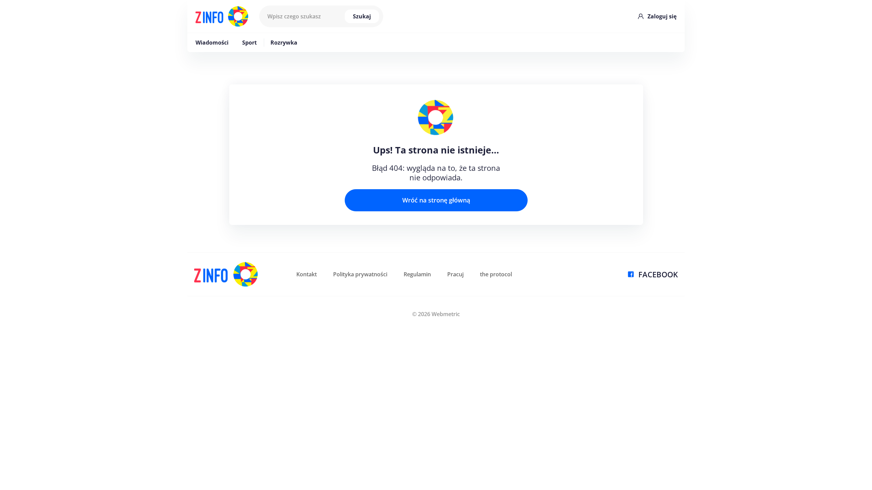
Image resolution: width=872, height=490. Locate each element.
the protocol (496, 274)
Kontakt (306, 274)
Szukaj (362, 16)
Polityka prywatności (360, 274)
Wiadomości (212, 42)
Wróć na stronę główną (436, 200)
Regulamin (417, 274)
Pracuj (455, 274)
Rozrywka (283, 42)
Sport (249, 42)
